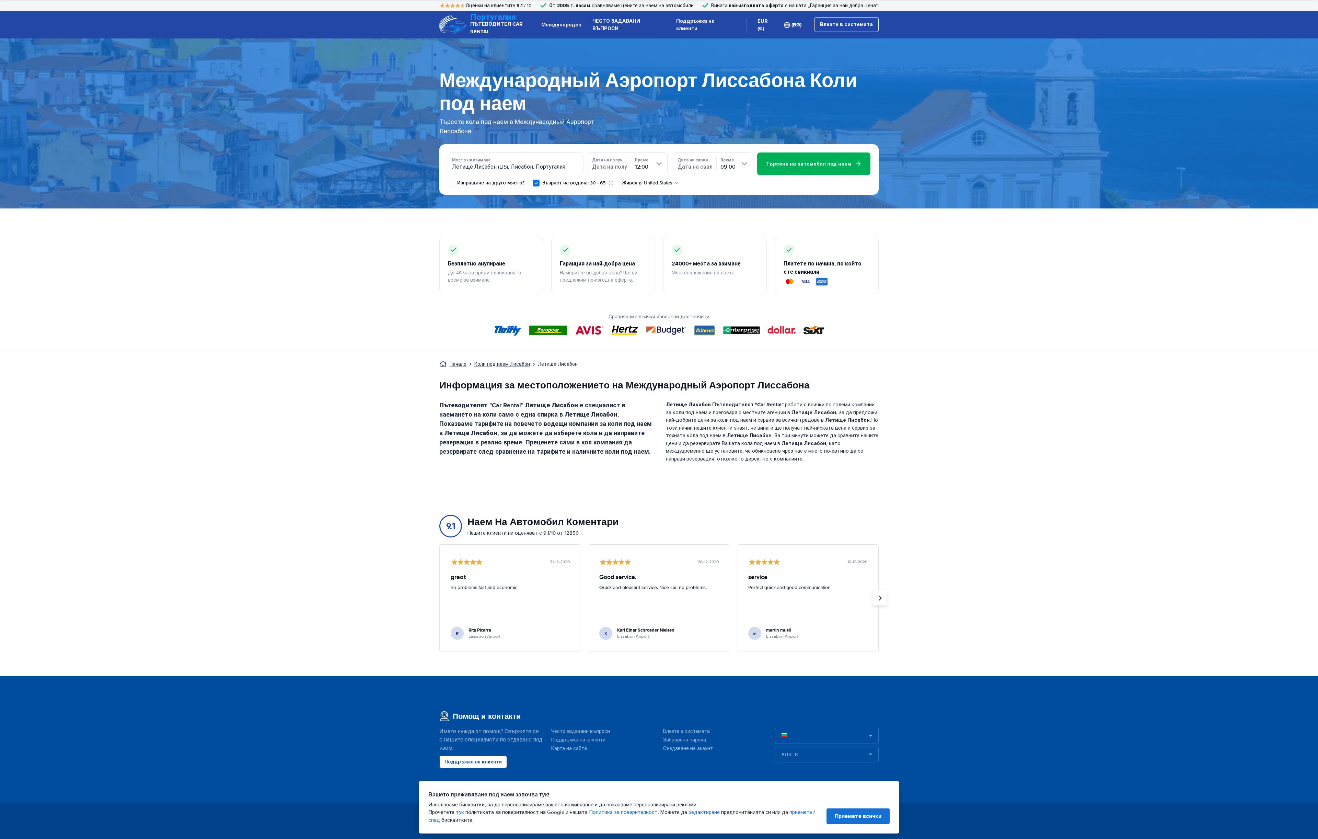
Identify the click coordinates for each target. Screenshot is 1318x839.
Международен (561, 25)
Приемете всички (858, 816)
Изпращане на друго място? (490, 183)
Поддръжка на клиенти (695, 25)
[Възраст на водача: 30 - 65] (536, 183)
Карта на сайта (569, 748)
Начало (458, 364)
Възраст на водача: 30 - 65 (573, 183)
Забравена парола (684, 740)
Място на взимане (471, 160)
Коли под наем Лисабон (502, 364)
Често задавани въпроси (580, 731)
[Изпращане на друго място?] (451, 183)
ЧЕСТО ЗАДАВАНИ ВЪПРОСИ (616, 25)
